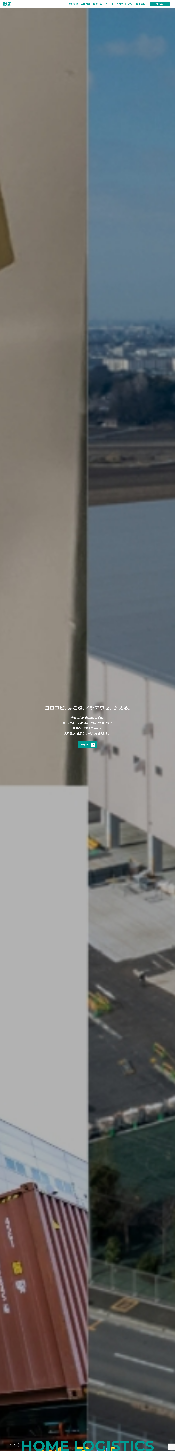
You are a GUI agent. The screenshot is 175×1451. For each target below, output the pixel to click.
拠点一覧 (97, 4)
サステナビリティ (125, 4)
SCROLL (12, 1445)
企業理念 (84, 744)
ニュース (109, 4)
